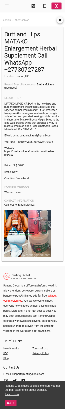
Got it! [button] (10, 403)
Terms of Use (40, 348)
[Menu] (7, 6)
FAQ (5, 353)
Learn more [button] (12, 394)
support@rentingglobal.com (28, 374)
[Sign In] (45, 6)
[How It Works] (33, 6)
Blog (6, 358)
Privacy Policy (40, 353)
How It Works (11, 348)
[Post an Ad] (57, 6)
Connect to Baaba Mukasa (19, 204)
